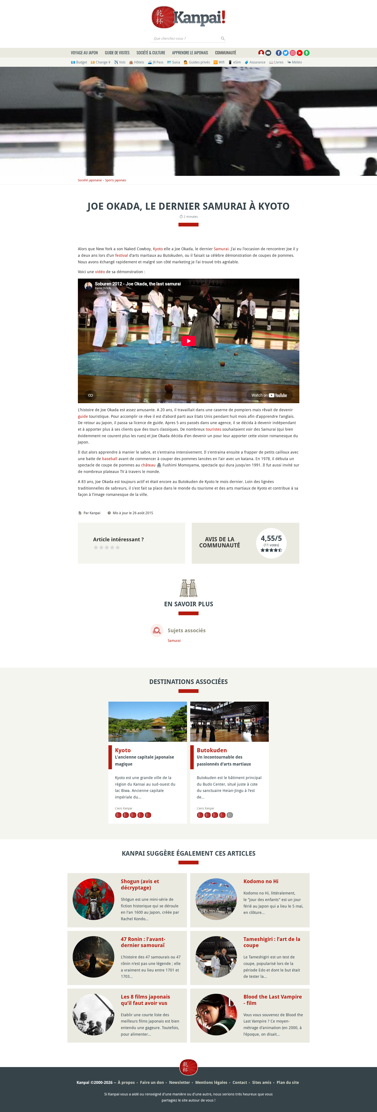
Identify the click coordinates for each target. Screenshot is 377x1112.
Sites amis (261, 1082)
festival (121, 255)
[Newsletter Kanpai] (268, 53)
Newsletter (179, 1082)
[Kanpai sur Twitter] (286, 53)
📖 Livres (276, 62)
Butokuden (212, 750)
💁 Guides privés (197, 62)
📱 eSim (234, 62)
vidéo (100, 271)
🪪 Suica (173, 62)
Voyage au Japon (84, 52)
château (148, 465)
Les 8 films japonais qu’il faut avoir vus (145, 1000)
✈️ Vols (119, 62)
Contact (240, 1082)
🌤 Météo (294, 62)
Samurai (221, 248)
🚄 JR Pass (155, 62)
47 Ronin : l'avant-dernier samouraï (143, 942)
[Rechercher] (223, 38)
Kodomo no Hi (260, 881)
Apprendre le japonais (190, 52)
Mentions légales (211, 1082)
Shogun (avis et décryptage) (140, 884)
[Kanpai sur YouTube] (300, 53)
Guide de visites (117, 52)
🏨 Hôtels (136, 62)
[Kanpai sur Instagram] (293, 53)
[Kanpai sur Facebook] (279, 53)
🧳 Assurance (255, 62)
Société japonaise (90, 180)
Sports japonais (115, 180)
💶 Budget (79, 62)
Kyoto (158, 248)
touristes (213, 429)
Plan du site (288, 1082)
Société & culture (151, 52)
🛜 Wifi (218, 62)
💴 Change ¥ (100, 62)
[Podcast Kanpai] (307, 53)
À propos (126, 1082)
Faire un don (152, 1082)
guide (83, 416)
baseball (109, 458)
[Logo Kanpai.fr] (188, 17)
